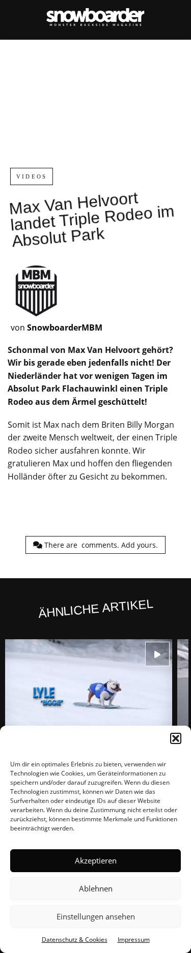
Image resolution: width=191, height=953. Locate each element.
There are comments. (100, 545)
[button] (176, 738)
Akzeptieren (96, 860)
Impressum (134, 939)
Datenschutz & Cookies (74, 939)
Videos (31, 176)
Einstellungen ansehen (96, 916)
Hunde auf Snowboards (88, 707)
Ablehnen (96, 888)
